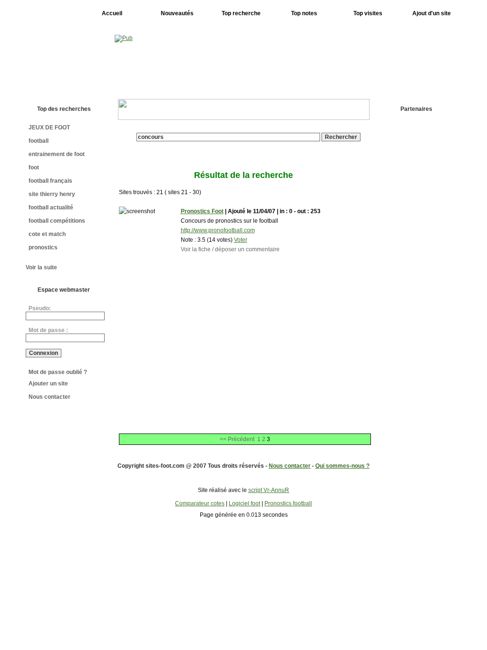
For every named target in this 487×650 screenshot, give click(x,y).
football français (50, 180)
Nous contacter (49, 397)
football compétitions (57, 220)
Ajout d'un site (431, 13)
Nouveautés (177, 13)
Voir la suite (41, 267)
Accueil (112, 13)
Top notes (304, 13)
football (39, 141)
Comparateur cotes (199, 503)
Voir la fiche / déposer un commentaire (230, 249)
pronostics (43, 247)
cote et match (47, 234)
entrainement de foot (57, 154)
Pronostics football (288, 503)
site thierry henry (52, 194)
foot (34, 167)
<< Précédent (237, 439)
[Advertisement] (419, 267)
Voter (240, 239)
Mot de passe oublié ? (58, 372)
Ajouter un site (48, 383)
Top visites (367, 13)
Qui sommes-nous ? (342, 466)
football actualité (51, 207)
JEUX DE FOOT (49, 127)
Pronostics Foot (202, 211)
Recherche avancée (248, 144)
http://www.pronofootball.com (218, 230)
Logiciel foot (244, 503)
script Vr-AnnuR (268, 490)
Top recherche (241, 13)
